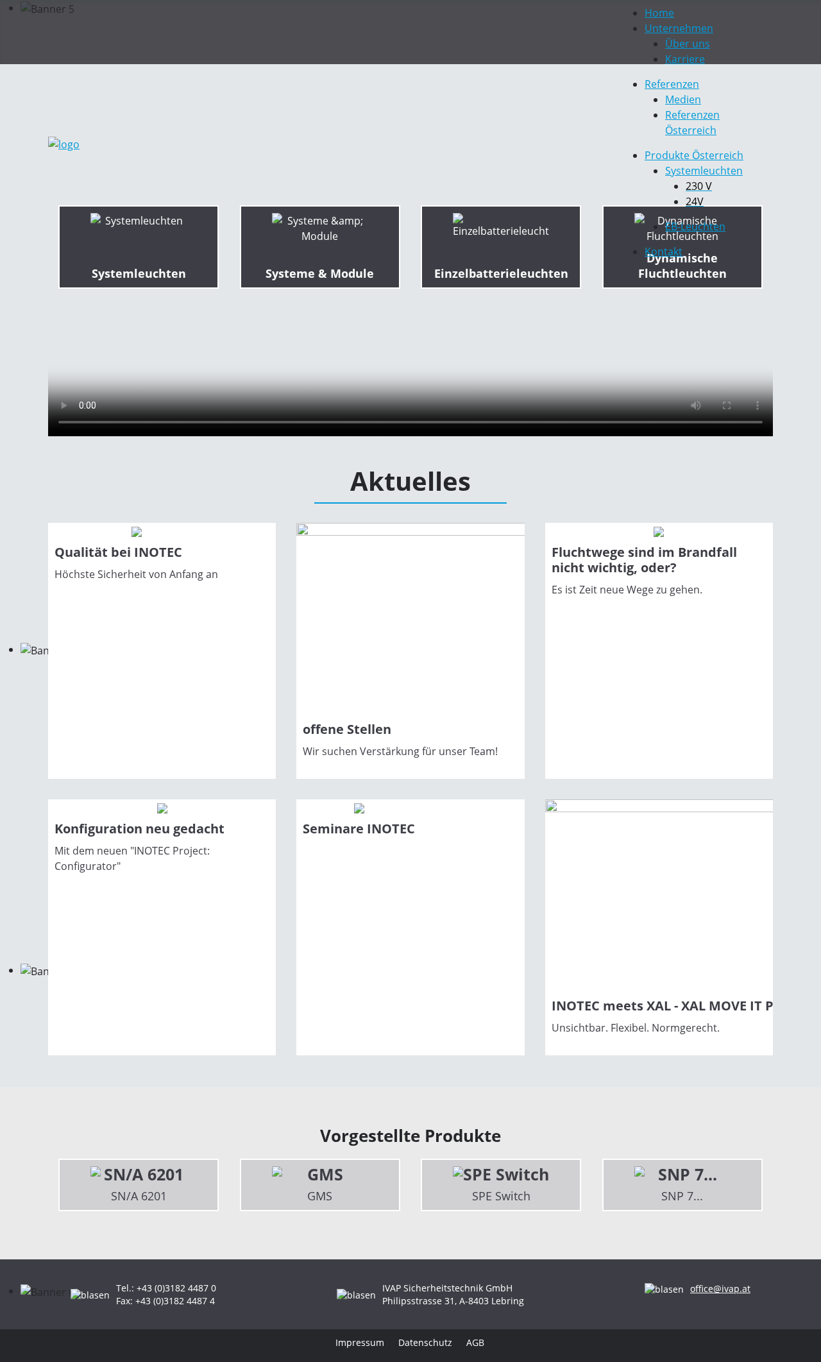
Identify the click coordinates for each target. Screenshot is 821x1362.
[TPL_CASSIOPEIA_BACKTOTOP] (795, 1336)
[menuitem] (659, 13)
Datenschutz (425, 1342)
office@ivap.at (720, 1288)
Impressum (359, 1342)
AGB (475, 1342)
